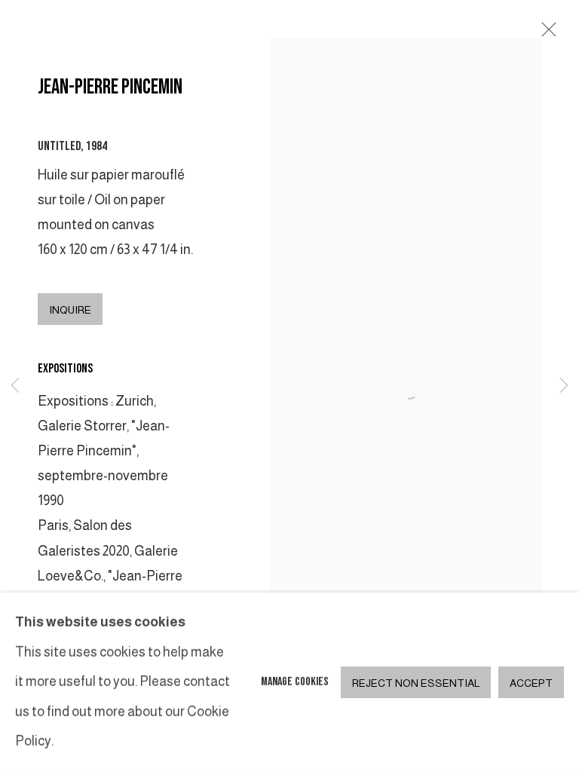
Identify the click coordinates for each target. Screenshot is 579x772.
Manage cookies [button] (295, 682)
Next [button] (564, 386)
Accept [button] (531, 683)
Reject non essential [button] (415, 683)
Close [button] (545, 34)
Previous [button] (15, 386)
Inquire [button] (70, 310)
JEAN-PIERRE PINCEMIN (110, 87)
